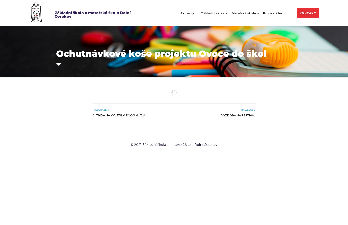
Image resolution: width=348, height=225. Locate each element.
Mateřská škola (244, 13)
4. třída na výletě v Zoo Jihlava (118, 115)
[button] (308, 13)
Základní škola (213, 13)
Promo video (273, 13)
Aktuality (187, 13)
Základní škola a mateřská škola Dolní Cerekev (93, 15)
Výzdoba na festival (238, 115)
